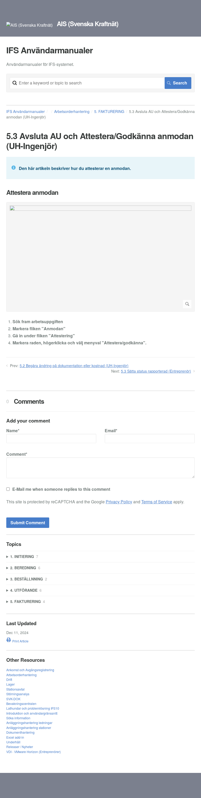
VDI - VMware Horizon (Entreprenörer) (33, 751)
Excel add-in (15, 737)
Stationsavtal (15, 689)
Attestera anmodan (32, 192)
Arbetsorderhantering (72, 111)
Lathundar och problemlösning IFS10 (32, 708)
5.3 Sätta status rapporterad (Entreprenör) (156, 371)
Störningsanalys (17, 694)
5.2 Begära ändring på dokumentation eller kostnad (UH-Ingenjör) (74, 365)
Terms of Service (156, 502)
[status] (100, 168)
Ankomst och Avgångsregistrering (30, 670)
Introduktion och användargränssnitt (31, 713)
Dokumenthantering (20, 732)
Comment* (16, 454)
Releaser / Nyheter (19, 746)
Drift (9, 679)
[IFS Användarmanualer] (29, 25)
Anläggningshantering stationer (28, 727)
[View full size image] (100, 257)
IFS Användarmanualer (25, 111)
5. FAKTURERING (109, 111)
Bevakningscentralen (21, 703)
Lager (10, 684)
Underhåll (13, 742)
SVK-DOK (13, 699)
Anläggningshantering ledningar (29, 722)
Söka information (18, 718)
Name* (12, 431)
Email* (111, 431)
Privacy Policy (119, 502)
